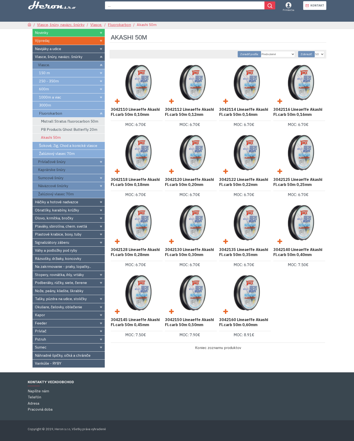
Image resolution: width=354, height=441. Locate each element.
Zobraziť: (306, 54)
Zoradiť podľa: (249, 54)
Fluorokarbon (119, 24)
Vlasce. (96, 24)
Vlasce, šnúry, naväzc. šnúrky (61, 24)
